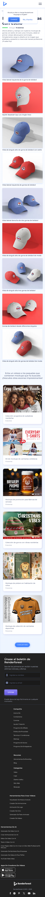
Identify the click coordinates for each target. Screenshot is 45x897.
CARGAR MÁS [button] (22, 645)
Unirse (11, 692)
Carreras (16, 720)
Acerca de (17, 713)
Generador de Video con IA (10, 831)
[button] (33, 410)
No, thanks (27, 20)
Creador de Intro (15, 811)
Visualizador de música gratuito (20, 800)
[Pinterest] (19, 893)
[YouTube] (29, 893)
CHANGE (14, 20)
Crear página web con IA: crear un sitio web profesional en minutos (20, 846)
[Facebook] (10, 893)
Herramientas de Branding (22, 759)
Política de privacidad (21, 731)
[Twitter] (24, 893)
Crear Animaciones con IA (9, 835)
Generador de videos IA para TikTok (12, 855)
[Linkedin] (34, 893)
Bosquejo (17, 787)
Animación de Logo (16, 807)
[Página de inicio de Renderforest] (5, 3)
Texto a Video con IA (8, 842)
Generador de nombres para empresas (14, 851)
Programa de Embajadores (23, 746)
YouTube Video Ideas (8, 858)
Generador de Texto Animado (19, 814)
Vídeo (15, 772)
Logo (15, 776)
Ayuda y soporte (19, 724)
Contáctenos (18, 717)
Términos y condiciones (21, 735)
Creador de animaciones (18, 803)
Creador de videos (16, 818)
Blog (15, 763)
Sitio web (17, 783)
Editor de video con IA (8, 838)
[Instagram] (14, 893)
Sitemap (16, 739)
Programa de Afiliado (21, 728)
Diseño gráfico (18, 779)
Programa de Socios (20, 743)
